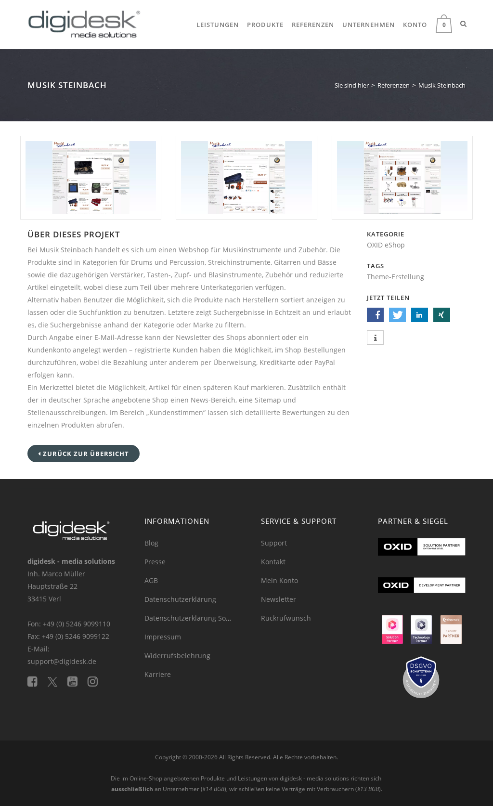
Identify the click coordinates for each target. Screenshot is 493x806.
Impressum (162, 636)
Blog (151, 542)
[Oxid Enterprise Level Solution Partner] (422, 556)
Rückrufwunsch (286, 618)
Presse (155, 561)
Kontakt (273, 561)
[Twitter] (57, 681)
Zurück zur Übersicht (85, 453)
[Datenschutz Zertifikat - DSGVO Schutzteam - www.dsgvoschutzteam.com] (422, 682)
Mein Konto (279, 580)
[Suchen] (463, 23)
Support (274, 542)
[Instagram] (96, 681)
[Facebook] (37, 681)
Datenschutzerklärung (180, 599)
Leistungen (217, 24)
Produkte (265, 24)
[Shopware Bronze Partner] (451, 633)
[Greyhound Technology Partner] (421, 633)
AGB (151, 580)
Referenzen (313, 24)
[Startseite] (84, 21)
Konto (415, 24)
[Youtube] (77, 681)
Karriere (157, 674)
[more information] (375, 338)
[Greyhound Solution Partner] (392, 633)
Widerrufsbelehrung (177, 655)
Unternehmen (368, 24)
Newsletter (278, 599)
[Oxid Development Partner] (422, 595)
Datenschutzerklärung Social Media (201, 618)
